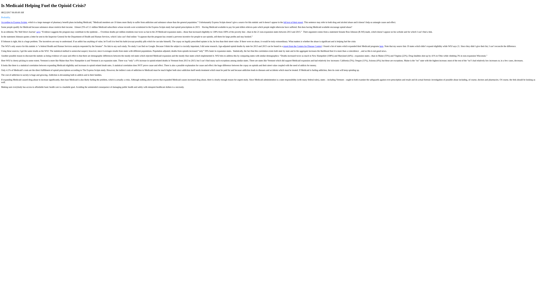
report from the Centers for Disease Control (302, 46)
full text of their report (293, 22)
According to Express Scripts (14, 22)
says (38, 32)
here (381, 46)
